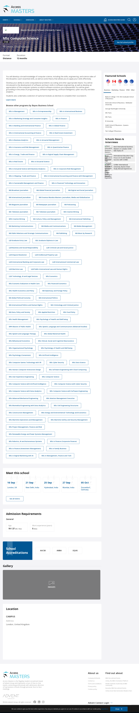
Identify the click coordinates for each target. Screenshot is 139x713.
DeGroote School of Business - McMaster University (118, 104)
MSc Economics (51, 276)
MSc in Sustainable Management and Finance (26, 183)
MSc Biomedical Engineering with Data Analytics (27, 405)
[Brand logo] (16, 675)
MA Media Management (83, 226)
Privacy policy (92, 686)
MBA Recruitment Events (112, 678)
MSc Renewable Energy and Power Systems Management (30, 434)
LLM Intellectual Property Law (46, 255)
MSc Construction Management (21, 413)
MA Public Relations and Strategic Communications (28, 233)
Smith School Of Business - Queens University (116, 126)
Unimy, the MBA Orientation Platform (116, 681)
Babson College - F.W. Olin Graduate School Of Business (119, 98)
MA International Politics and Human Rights (25, 305)
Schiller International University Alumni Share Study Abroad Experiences (123, 167)
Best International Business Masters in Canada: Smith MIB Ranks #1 (123, 149)
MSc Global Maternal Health (54, 334)
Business (107, 90)
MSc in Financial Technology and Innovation (68, 183)
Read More (104, 709)
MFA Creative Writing (17, 219)
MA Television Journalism (18, 212)
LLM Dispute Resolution (18, 255)
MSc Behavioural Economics (19, 341)
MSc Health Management (18, 319)
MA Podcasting (70, 205)
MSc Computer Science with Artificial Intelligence (27, 384)
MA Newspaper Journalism (46, 205)
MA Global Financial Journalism (48, 190)
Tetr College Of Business (113, 131)
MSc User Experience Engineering (21, 377)
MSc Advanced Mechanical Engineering (23, 398)
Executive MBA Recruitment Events (115, 688)
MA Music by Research (83, 233)
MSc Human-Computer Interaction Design (25, 370)
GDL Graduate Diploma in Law (46, 240)
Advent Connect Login (99, 703)
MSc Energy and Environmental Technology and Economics (63, 413)
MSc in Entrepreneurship (42, 111)
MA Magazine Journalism (18, 205)
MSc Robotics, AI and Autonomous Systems (25, 441)
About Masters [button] (45, 20)
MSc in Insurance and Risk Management (24, 147)
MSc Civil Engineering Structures (66, 405)
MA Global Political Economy (20, 298)
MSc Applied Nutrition (46, 312)
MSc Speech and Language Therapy (22, 334)
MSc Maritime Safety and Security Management (69, 420)
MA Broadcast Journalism (18, 190)
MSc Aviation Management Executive (60, 398)
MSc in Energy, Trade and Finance (21, 154)
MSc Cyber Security (57, 362)
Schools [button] (17, 20)
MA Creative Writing (71, 212)
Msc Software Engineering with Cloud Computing (68, 370)
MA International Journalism (20, 197)
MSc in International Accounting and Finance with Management (68, 176)
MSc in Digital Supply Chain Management (58, 154)
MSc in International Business (71, 111)
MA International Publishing (79, 219)
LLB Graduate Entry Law (18, 240)
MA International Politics (48, 298)
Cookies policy (92, 689)
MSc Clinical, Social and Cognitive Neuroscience (56, 341)
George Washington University (115, 109)
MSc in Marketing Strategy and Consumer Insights (28, 118)
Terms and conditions (94, 684)
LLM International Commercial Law (65, 262)
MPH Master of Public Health (20, 327)
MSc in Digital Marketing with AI (21, 456)
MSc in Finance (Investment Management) (25, 448)
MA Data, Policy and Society (19, 312)
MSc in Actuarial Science (40, 162)
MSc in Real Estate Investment (61, 133)
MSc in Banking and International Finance (25, 126)
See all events (15, 499)
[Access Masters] (18, 8)
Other (133, 90)
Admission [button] (30, 20)
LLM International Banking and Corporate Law (26, 262)
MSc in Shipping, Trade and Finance (22, 176)
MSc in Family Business (57, 448)
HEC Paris (108, 113)
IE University (109, 121)
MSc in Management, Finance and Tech (56, 456)
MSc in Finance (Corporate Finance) (63, 441)
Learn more (11, 100)
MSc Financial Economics (57, 284)
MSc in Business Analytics (18, 140)
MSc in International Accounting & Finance (25, 133)
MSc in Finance (61, 118)
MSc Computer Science (50, 377)
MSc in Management (17, 111)
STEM (128, 90)
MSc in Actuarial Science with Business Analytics (27, 169)
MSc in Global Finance (57, 126)
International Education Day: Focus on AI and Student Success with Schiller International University (123, 159)
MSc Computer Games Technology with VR (25, 362)
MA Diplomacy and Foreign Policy (54, 291)
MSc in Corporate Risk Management (67, 169)
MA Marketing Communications (21, 226)
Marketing (115, 90)
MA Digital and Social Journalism (80, 190)
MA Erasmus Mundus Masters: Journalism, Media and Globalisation (64, 197)
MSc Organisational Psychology (21, 348)
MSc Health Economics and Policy (21, 291)
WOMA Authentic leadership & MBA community (116, 684)
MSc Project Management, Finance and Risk (25, 427)
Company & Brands (94, 678)
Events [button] (5, 20)
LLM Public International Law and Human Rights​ (49, 269)
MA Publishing (61, 233)
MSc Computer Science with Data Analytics (25, 391)
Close (117, 709)
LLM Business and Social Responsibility (23, 248)
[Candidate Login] (134, 20)
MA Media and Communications (53, 226)
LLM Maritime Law (16, 269)
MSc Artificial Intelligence (48, 355)
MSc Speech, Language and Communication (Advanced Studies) (63, 327)
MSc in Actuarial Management (47, 140)
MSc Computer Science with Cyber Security (70, 384)
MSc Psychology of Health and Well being (52, 319)
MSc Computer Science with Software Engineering (69, 391)
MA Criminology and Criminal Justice (65, 305)
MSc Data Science (78, 362)
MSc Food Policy (69, 312)
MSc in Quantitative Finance (58, 147)
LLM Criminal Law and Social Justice (59, 248)
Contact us (91, 681)
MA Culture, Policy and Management (47, 219)
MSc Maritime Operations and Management (26, 420)
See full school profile (125, 42)
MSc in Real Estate (16, 162)
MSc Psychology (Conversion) (20, 355)
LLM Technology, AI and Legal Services (23, 276)
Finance (122, 90)
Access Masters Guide (116, 20)
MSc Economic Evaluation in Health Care (24, 284)
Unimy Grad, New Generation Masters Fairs (118, 691)
